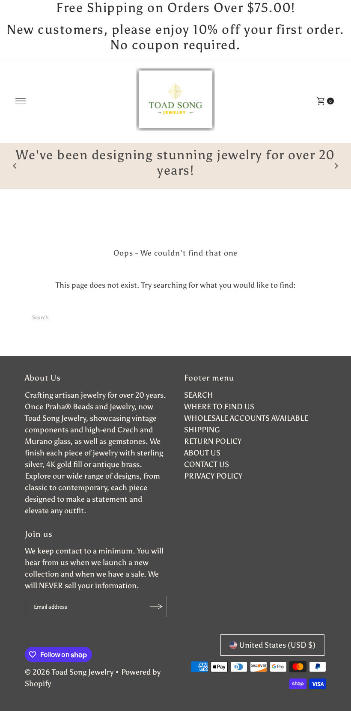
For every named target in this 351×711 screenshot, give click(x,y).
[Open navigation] (20, 101)
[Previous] (15, 166)
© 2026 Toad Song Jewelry (69, 672)
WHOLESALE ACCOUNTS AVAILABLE (246, 418)
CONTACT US (206, 464)
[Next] (336, 166)
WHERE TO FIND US (219, 406)
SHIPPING (202, 429)
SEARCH (198, 395)
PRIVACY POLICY (213, 476)
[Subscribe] (156, 606)
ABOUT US (202, 453)
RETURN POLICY (212, 441)
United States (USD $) (277, 645)
